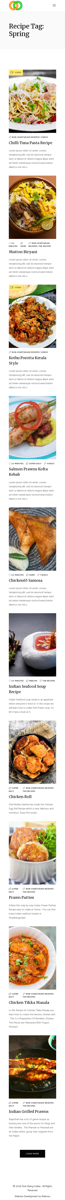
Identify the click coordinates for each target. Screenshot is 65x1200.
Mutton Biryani (23, 251)
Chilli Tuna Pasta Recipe (30, 142)
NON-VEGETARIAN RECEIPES (26, 137)
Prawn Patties (21, 897)
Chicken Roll (20, 796)
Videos (44, 137)
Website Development (26, 1196)
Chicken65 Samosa (25, 580)
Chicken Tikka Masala (29, 1002)
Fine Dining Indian (31, 1186)
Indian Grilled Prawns (29, 1111)
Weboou (45, 1196)
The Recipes (44, 246)
